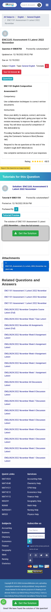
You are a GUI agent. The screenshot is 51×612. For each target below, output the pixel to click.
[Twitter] (41, 555)
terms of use (34, 549)
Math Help (32, 505)
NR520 (5, 514)
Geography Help (34, 501)
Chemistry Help (34, 483)
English (12, 66)
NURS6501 (6, 510)
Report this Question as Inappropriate (15, 168)
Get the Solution (27, 233)
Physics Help (33, 514)
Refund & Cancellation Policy (30, 596)
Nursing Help (32, 510)
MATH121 (6, 488)
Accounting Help (34, 479)
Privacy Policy (34, 593)
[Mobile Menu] (47, 5)
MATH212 (6, 492)
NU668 (5, 505)
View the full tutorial (30, 225)
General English (28, 66)
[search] (39, 5)
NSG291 (5, 501)
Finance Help (33, 496)
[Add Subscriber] (29, 541)
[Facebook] (30, 555)
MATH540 (6, 483)
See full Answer (11, 72)
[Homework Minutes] (9, 5)
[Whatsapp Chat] (3, 602)
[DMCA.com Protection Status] (34, 571)
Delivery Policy (13, 596)
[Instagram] (35, 555)
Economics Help (34, 492)
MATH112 (6, 496)
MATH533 (6, 479)
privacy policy (43, 546)
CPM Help (31, 488)
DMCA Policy (24, 593)
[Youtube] (46, 555)
